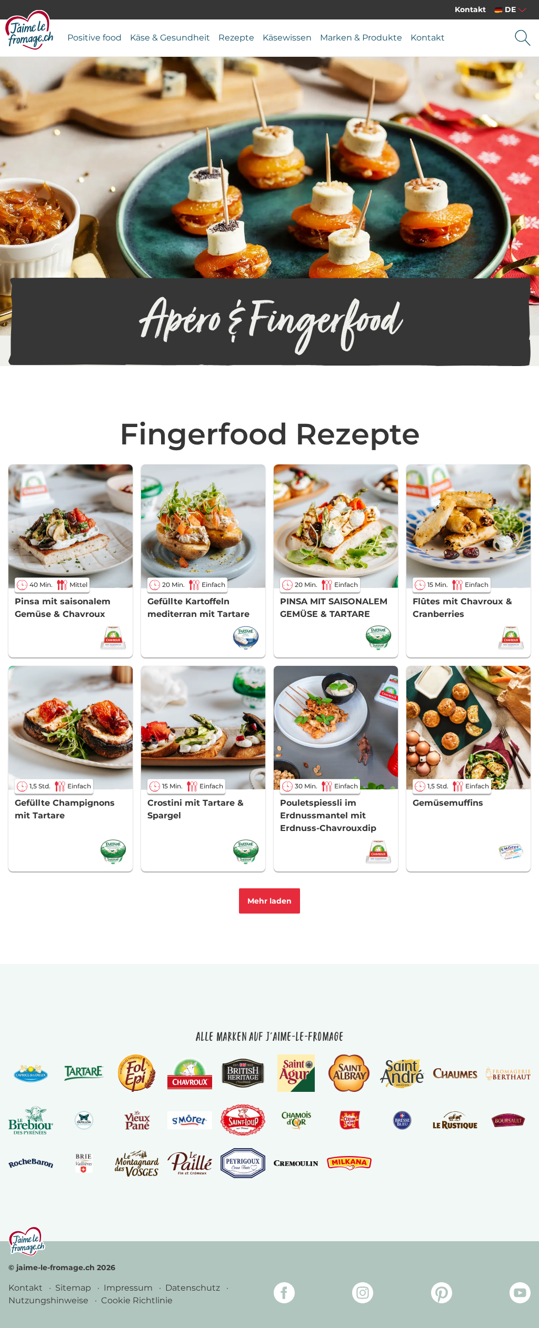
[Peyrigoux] (243, 1163)
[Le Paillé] (189, 1163)
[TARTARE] (84, 1073)
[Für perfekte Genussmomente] (26, 1241)
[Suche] (523, 38)
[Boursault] (508, 1120)
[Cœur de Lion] (349, 1120)
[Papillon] (84, 1120)
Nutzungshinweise (49, 1300)
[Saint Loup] (243, 1120)
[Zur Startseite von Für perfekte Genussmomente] (29, 29)
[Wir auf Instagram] (362, 1294)
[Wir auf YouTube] (520, 1294)
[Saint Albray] (349, 1073)
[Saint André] (402, 1073)
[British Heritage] (243, 1073)
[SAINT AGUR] (296, 1073)
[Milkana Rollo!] (349, 1163)
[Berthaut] (508, 1073)
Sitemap (74, 1288)
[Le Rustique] (455, 1120)
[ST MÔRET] (189, 1120)
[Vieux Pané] (137, 1120)
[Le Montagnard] (137, 1163)
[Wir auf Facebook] (284, 1294)
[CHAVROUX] (189, 1073)
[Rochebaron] (30, 1163)
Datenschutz (193, 1288)
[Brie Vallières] (84, 1163)
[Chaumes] (455, 1073)
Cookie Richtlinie (137, 1300)
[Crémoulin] (296, 1163)
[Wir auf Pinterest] (441, 1294)
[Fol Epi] (137, 1073)
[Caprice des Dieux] (30, 1073)
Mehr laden (269, 901)
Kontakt (470, 9)
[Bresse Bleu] (402, 1120)
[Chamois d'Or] (296, 1120)
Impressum (129, 1288)
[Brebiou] (30, 1120)
